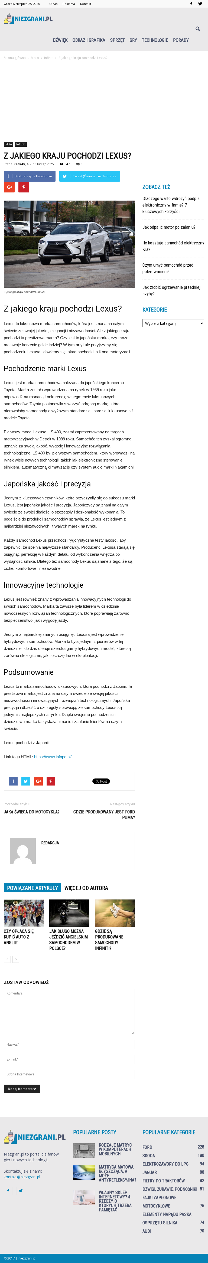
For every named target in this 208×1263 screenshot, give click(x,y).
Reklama (69, 4)
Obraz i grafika (89, 40)
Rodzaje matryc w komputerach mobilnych (115, 1149)
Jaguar (149, 1172)
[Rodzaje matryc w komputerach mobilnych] (84, 1150)
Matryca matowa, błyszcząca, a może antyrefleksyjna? (117, 1173)
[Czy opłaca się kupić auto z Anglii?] (24, 913)
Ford (147, 1147)
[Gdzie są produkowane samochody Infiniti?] (115, 913)
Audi (146, 1231)
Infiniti (20, 144)
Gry (133, 40)
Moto (8, 144)
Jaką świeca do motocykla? (32, 811)
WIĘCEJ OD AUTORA (86, 888)
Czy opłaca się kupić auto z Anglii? (19, 937)
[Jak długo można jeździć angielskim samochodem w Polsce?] (69, 913)
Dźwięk (60, 40)
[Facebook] (191, 4)
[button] (197, 29)
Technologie (155, 40)
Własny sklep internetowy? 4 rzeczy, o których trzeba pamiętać (115, 1201)
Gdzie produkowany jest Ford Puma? (104, 814)
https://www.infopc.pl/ (53, 756)
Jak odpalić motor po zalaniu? (169, 227)
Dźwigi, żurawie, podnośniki (169, 1189)
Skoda (148, 1155)
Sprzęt (117, 40)
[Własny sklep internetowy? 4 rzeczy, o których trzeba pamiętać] (84, 1197)
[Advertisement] (104, 101)
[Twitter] (200, 4)
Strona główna (15, 57)
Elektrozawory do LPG (165, 1164)
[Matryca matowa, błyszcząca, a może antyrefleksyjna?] (84, 1172)
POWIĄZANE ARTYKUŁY (32, 888)
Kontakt (85, 4)
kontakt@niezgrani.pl (22, 1176)
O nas (53, 4)
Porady (181, 40)
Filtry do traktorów (163, 1180)
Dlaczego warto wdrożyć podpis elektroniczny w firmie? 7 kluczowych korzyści (171, 205)
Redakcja (21, 164)
